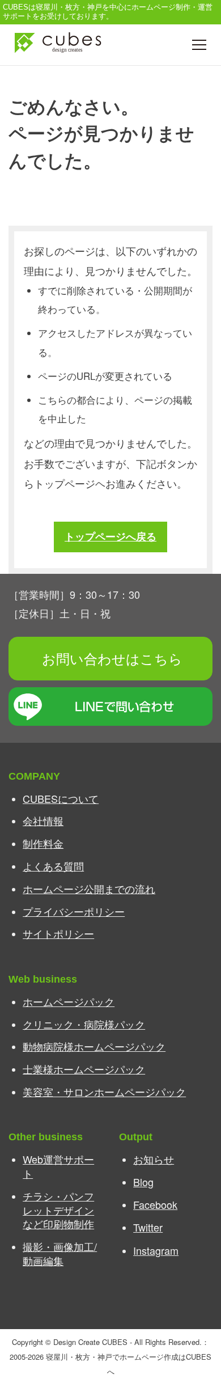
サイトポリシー (58, 933)
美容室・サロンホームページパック (104, 1091)
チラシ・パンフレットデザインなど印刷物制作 (58, 1209)
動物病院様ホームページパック (94, 1046)
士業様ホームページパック (84, 1068)
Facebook (155, 1204)
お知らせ (153, 1159)
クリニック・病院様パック (84, 1024)
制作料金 (43, 843)
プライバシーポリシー (74, 911)
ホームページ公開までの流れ (89, 888)
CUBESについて (61, 798)
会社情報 (43, 820)
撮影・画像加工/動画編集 (60, 1253)
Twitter (148, 1227)
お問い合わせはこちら (112, 658)
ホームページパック (68, 1001)
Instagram (155, 1250)
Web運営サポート (58, 1166)
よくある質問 (53, 865)
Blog (143, 1181)
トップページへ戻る (110, 536)
